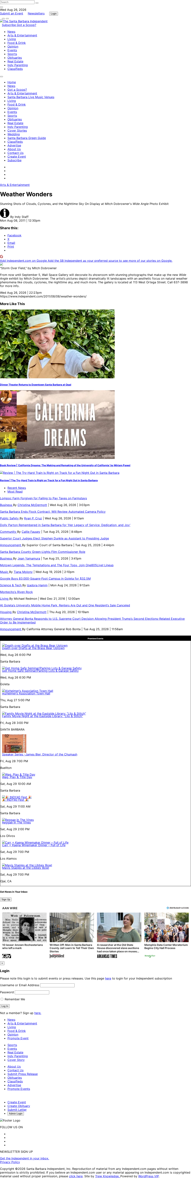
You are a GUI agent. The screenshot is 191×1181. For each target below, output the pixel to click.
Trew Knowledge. (107, 1176)
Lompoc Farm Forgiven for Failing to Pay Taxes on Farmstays (43, 498)
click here (76, 1176)
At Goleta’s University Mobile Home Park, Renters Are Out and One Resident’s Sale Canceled (65, 605)
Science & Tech (11, 585)
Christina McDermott (32, 505)
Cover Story (16, 1060)
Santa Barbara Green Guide (26, 138)
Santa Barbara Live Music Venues (30, 97)
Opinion (12, 46)
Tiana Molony (23, 572)
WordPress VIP (148, 1176)
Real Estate (15, 61)
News (11, 31)
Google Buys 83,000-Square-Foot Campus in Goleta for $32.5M (45, 578)
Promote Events (18, 1089)
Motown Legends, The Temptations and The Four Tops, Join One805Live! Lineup (57, 565)
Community (8, 532)
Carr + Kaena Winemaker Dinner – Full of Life (33, 845)
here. (37, 1013)
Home (11, 82)
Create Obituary (18, 1106)
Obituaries (14, 57)
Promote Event (18, 1038)
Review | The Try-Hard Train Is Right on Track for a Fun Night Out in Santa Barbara (49, 480)
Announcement (11, 545)
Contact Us (15, 153)
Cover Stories (17, 130)
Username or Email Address (19, 985)
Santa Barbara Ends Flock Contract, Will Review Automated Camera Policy (53, 511)
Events (12, 50)
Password (7, 992)
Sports (12, 54)
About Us (14, 149)
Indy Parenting (17, 65)
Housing (6, 612)
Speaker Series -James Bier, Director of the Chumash (39, 754)
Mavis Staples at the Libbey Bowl (25, 868)
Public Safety (10, 518)
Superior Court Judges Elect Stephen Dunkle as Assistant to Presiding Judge (54, 538)
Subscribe (9, 25)
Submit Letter (17, 1109)
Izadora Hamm (37, 585)
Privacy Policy (10, 1162)
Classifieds (15, 69)
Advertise (14, 145)
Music (4, 572)
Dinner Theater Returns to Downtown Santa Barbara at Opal (35, 384)
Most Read (15, 491)
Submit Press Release (22, 1074)
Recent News (16, 488)
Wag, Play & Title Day (17, 777)
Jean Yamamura (29, 558)
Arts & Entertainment (22, 35)
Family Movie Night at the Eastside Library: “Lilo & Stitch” (42, 716)
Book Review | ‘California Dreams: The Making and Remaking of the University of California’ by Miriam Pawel (65, 465)
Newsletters (36, 13)
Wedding (13, 134)
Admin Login (15, 1113)
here (108, 978)
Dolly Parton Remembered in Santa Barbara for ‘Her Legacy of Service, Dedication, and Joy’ (65, 525)
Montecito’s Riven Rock (16, 592)
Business (6, 505)
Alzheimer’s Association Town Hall (26, 693)
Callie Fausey (31, 532)
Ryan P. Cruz (33, 518)
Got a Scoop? (26, 25)
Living (11, 39)
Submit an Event (11, 13)
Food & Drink (16, 43)
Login (54, 13)
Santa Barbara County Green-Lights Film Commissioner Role (42, 552)
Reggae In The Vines (16, 822)
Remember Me (14, 999)
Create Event (16, 156)
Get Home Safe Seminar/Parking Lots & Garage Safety (40, 671)
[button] (24, 935)
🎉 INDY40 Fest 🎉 (15, 800)
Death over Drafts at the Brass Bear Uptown (33, 648)
